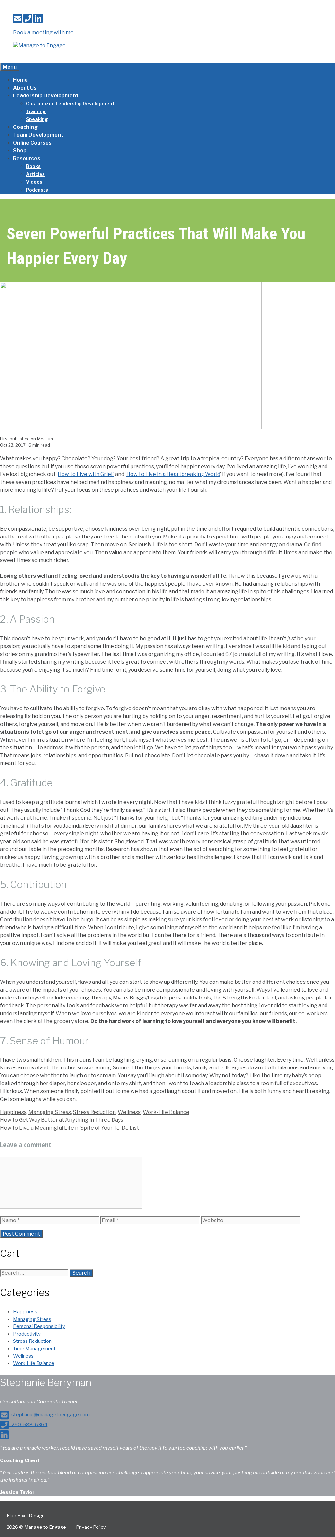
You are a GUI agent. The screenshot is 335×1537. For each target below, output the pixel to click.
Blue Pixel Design (25, 1515)
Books (33, 166)
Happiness (13, 1112)
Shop (19, 150)
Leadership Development (46, 96)
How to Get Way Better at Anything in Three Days (61, 1120)
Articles (35, 174)
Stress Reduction (94, 1112)
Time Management (34, 1349)
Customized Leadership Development (70, 103)
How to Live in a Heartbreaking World (173, 474)
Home (20, 80)
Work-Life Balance (166, 1112)
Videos (34, 182)
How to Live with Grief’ (86, 474)
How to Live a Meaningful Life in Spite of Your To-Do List (69, 1128)
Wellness (129, 1112)
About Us (25, 88)
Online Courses (32, 143)
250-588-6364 (28, 1424)
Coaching (25, 127)
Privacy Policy (91, 1527)
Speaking (37, 119)
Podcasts (37, 190)
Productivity (27, 1334)
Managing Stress (49, 1112)
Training (36, 111)
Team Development (38, 135)
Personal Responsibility (39, 1326)
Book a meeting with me (43, 32)
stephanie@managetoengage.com (49, 1415)
